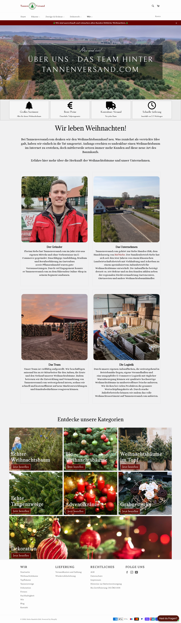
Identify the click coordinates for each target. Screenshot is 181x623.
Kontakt (24, 607)
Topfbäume (25, 579)
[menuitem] (23, 16)
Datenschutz (96, 575)
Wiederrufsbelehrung (65, 575)
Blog (22, 603)
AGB (92, 572)
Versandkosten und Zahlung (68, 572)
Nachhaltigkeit (27, 595)
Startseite (25, 572)
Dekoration (25, 587)
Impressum (95, 579)
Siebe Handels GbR (34, 619)
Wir (22, 599)
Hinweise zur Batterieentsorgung (106, 583)
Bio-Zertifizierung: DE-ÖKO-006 (105, 587)
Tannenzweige (27, 583)
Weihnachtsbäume (29, 575)
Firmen (23, 591)
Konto (158, 16)
